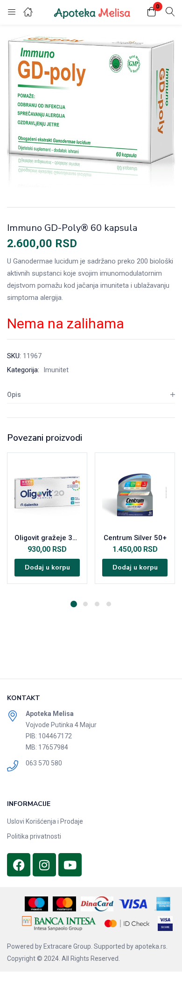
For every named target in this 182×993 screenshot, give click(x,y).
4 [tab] (108, 604)
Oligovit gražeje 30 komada (47, 538)
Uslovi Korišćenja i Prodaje (45, 821)
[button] (152, 12)
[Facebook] (18, 864)
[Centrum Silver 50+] (135, 492)
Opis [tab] (14, 394)
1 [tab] (73, 604)
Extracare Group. (67, 946)
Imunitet (56, 370)
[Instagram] (44, 864)
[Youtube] (70, 864)
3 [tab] (97, 604)
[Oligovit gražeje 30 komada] (47, 492)
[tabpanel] (47, 523)
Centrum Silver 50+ (135, 538)
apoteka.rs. (151, 946)
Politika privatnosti (34, 836)
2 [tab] (85, 604)
